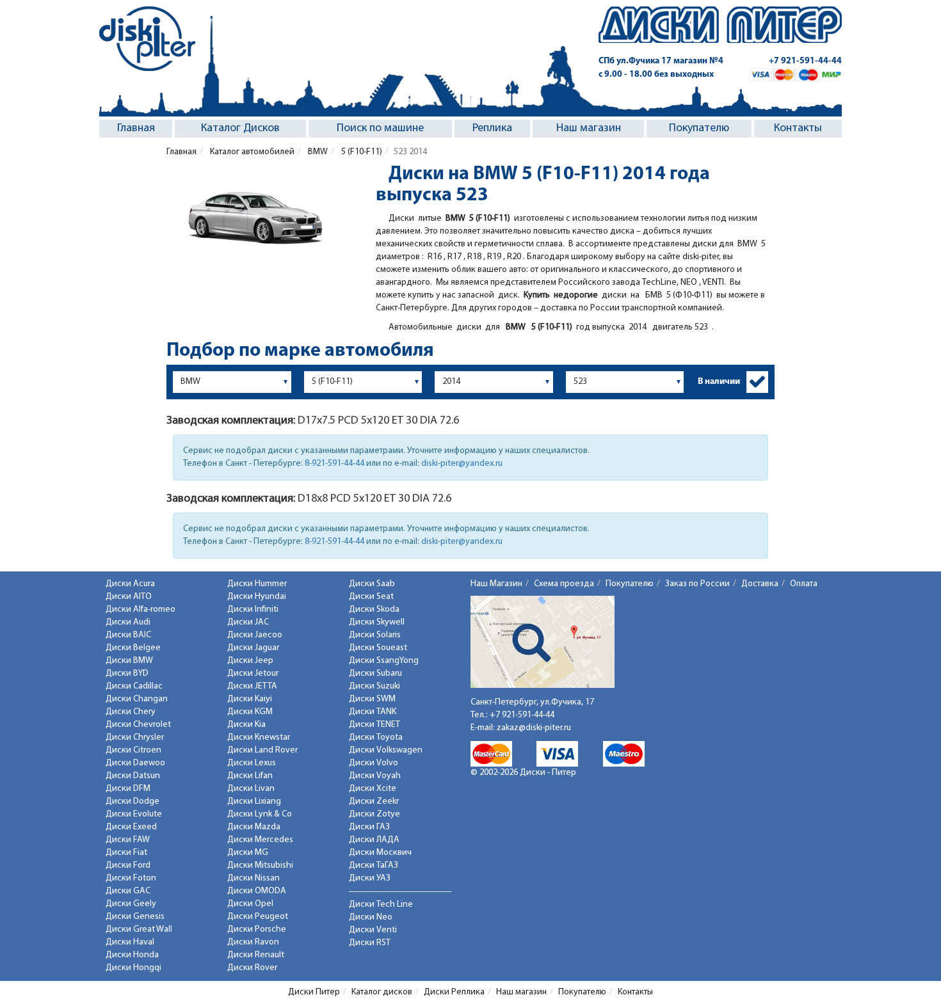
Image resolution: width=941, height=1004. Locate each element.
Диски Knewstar (258, 737)
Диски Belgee (133, 648)
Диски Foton (131, 878)
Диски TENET (374, 724)
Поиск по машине (380, 128)
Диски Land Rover (262, 750)
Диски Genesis (135, 916)
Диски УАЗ (369, 878)
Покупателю (699, 128)
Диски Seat (371, 597)
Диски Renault (255, 955)
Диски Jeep (250, 660)
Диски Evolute (134, 814)
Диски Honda (132, 955)
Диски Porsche (256, 929)
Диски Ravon (253, 942)
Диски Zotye (374, 814)
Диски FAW (128, 840)
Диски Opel (250, 904)
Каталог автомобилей (251, 152)
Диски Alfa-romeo (140, 609)
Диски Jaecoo (254, 635)
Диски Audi (128, 622)
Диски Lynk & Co (259, 814)
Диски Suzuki (374, 686)
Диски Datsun (133, 776)
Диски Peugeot (257, 916)
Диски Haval (130, 942)
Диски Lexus (251, 763)
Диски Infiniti (252, 609)
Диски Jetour (252, 673)
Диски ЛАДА (374, 840)
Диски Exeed (131, 827)
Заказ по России (697, 584)
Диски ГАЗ (369, 827)
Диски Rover (252, 968)
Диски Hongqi (133, 968)
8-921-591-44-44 (334, 463)
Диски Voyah (375, 776)
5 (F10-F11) (360, 152)
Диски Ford (128, 865)
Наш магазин (588, 128)
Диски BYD (127, 673)
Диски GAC (128, 891)
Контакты (798, 128)
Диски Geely (131, 904)
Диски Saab (372, 584)
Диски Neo (370, 917)
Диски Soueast (378, 648)
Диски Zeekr (374, 801)
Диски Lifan (250, 776)
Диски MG (247, 852)
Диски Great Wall (139, 929)
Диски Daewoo (135, 763)
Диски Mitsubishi (260, 865)
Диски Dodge (132, 801)
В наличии (719, 381)
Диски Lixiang (254, 801)
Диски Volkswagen (385, 750)
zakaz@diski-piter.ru (534, 728)
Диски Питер (314, 992)
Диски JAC (248, 622)
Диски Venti (373, 930)
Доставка (759, 584)
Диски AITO (129, 597)
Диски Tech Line (381, 904)
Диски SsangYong (384, 660)
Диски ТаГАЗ (373, 865)
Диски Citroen (133, 750)
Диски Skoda (374, 609)
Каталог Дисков (240, 128)
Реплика (492, 128)
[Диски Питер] (147, 39)
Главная (136, 128)
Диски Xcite (372, 788)
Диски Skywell (377, 622)
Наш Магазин (496, 584)
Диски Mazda (253, 827)
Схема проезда (564, 584)
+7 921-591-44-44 (805, 61)
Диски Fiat (126, 852)
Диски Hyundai (256, 597)
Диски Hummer (257, 584)
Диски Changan (137, 699)
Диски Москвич (380, 852)
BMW (317, 152)
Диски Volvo (373, 763)
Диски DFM (128, 788)
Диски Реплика (454, 992)
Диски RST (369, 943)
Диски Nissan (253, 878)
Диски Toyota (376, 737)
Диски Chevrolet (138, 724)
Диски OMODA (256, 891)
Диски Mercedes (260, 840)
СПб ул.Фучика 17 (661, 61)
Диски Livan (251, 788)
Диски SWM (372, 699)
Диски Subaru (375, 673)
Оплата (803, 584)
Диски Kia (246, 724)
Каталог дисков (381, 992)
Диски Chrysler (135, 737)
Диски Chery (131, 712)
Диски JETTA (252, 686)
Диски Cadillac (134, 686)
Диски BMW (129, 660)
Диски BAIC (128, 635)
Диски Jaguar (253, 648)
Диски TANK (372, 712)
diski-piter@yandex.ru (462, 463)
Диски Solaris (375, 635)
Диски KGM (250, 712)
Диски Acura (130, 584)
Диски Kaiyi (249, 699)
